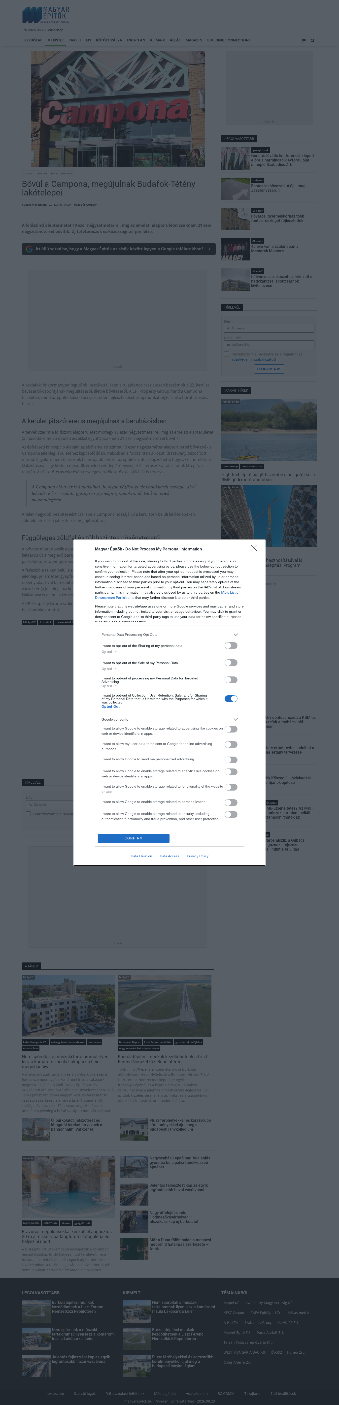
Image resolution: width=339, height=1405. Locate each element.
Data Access (169, 856)
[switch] (231, 645)
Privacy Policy (197, 856)
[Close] (255, 549)
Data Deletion (141, 856)
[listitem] (169, 634)
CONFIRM (134, 838)
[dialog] (169, 702)
